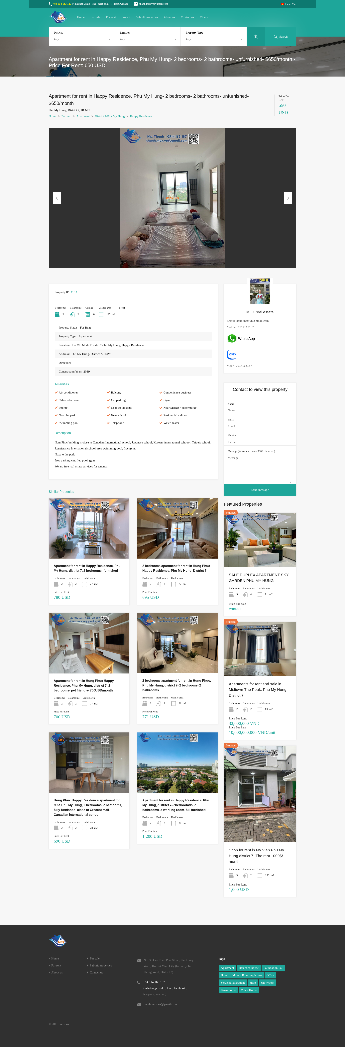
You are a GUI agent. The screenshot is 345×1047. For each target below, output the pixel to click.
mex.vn (64, 1024)
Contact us (187, 17)
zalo (87, 3)
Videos (204, 17)
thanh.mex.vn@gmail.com (153, 3)
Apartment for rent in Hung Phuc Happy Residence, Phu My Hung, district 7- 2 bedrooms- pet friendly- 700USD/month (84, 685)
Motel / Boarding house (247, 975)
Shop (253, 982)
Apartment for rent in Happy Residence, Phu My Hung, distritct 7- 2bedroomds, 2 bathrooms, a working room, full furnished (175, 805)
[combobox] (82, 39)
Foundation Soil (273, 967)
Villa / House (249, 990)
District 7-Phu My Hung (110, 116)
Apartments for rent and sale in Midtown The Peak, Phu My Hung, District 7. (258, 689)
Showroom (267, 982)
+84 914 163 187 (62, 3)
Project (126, 17)
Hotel (224, 975)
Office (270, 975)
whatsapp (78, 3)
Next (288, 198)
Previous (57, 198)
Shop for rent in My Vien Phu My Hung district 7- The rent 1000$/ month (256, 856)
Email (231, 419)
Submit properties (147, 17)
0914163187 (246, 327)
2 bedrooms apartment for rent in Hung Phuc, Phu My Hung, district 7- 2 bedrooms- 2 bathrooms (176, 685)
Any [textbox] (56, 39)
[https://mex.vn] (58, 21)
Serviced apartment (233, 982)
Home (81, 17)
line (94, 3)
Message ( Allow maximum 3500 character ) (251, 451)
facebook (103, 3)
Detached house (249, 967)
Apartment (83, 116)
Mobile (232, 435)
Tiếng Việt (290, 3)
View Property (89, 546)
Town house (228, 990)
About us (169, 17)
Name (231, 403)
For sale (95, 17)
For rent (111, 17)
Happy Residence (141, 116)
